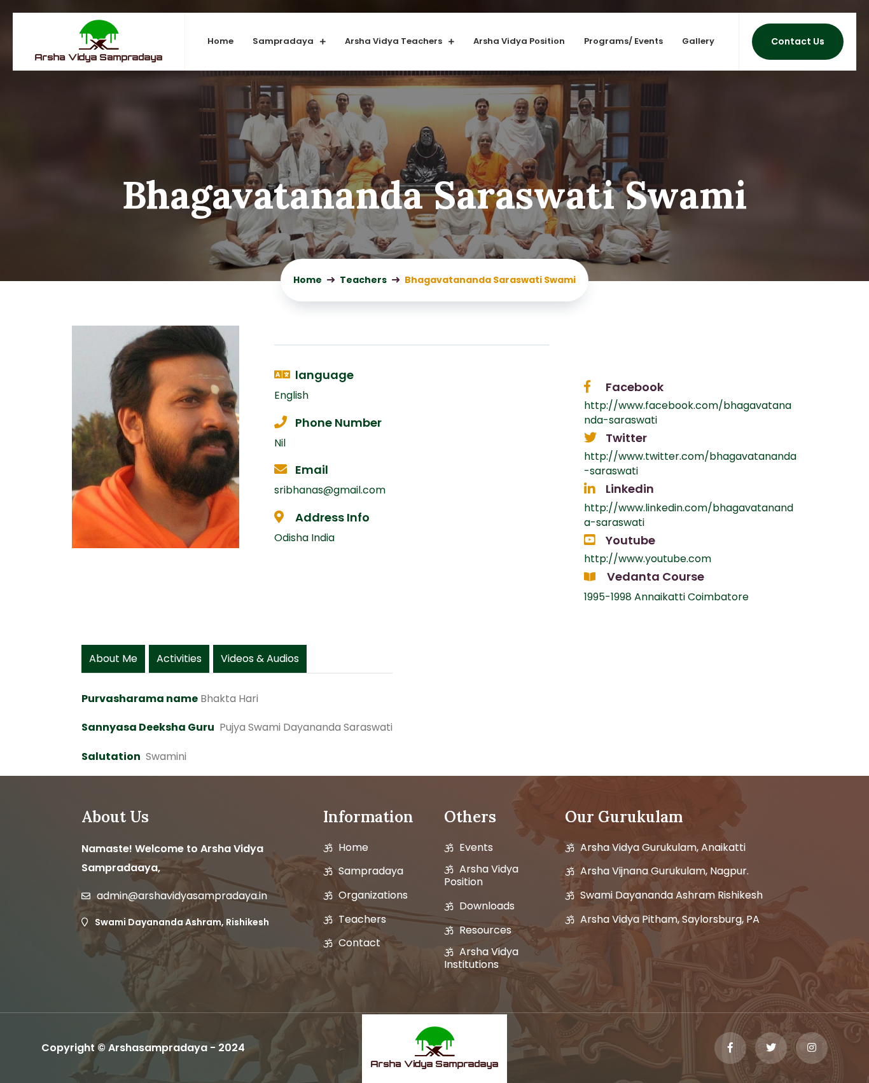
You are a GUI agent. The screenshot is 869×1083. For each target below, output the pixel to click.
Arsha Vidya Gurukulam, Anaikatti (663, 847)
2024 (231, 1047)
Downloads (487, 906)
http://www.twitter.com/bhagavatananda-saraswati (690, 463)
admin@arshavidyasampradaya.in (182, 896)
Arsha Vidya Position (519, 41)
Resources (485, 930)
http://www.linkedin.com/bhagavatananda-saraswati (688, 515)
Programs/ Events (623, 41)
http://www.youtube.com (647, 558)
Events (476, 847)
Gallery (698, 41)
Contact (359, 943)
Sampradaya (283, 41)
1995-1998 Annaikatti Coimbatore (666, 597)
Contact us (797, 41)
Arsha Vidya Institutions (481, 958)
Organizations (373, 895)
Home (220, 41)
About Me (113, 658)
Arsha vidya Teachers (393, 41)
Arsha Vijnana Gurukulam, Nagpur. (664, 871)
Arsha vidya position (481, 875)
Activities (179, 658)
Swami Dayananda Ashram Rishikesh (671, 895)
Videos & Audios (260, 658)
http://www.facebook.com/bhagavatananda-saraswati (687, 412)
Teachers (362, 919)
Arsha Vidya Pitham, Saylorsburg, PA (670, 919)
